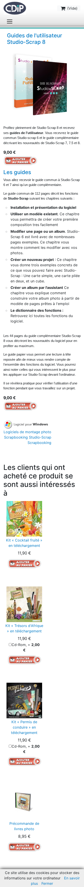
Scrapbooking (39, 442)
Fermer (47, 883)
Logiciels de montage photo (27, 432)
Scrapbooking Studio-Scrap (27, 437)
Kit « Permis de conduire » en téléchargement (24, 727)
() (72, 8)
